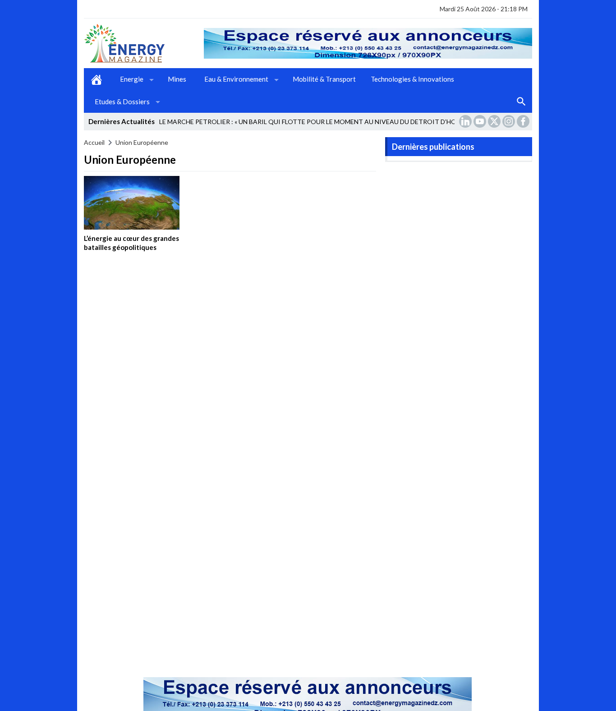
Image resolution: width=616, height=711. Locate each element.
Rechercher (521, 102)
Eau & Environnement (236, 79)
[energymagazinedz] (144, 43)
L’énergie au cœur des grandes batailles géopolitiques (131, 242)
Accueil (96, 79)
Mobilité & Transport (324, 79)
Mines (177, 79)
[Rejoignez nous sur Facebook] (524, 121)
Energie (131, 79)
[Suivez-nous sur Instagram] (509, 121)
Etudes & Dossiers (122, 101)
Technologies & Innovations (412, 79)
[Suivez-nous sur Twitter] (495, 121)
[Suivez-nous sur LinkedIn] (466, 121)
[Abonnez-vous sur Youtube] (480, 121)
